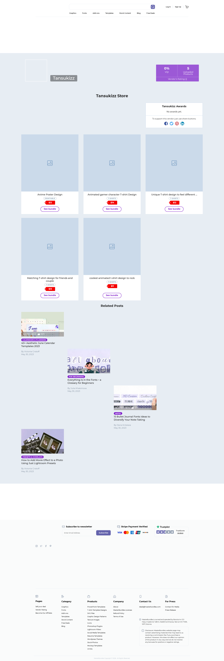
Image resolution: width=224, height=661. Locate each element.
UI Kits (89, 649)
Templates (109, 13)
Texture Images (93, 620)
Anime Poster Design (49, 194)
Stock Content (125, 13)
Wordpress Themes (95, 639)
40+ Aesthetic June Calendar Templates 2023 (38, 345)
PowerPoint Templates (96, 607)
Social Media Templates (96, 633)
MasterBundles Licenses (122, 610)
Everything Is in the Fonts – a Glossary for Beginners (84, 381)
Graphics (72, 13)
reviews (180, 533)
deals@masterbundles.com (150, 607)
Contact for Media (172, 607)
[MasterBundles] (44, 6)
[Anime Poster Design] (49, 163)
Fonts (84, 13)
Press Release (170, 610)
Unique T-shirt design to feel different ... (174, 194)
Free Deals (150, 13)
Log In (168, 7)
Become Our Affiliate (44, 613)
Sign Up (178, 7)
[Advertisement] (112, 35)
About (115, 607)
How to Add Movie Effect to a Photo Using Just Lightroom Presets (42, 462)
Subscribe (103, 533)
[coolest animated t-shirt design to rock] (112, 246)
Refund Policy (118, 613)
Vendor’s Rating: (177, 79)
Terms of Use (118, 616)
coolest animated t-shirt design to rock (112, 278)
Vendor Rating (41, 610)
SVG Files (90, 613)
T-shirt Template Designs (97, 610)
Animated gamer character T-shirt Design (112, 194)
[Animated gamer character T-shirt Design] (112, 163)
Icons (89, 623)
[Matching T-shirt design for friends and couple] (49, 246)
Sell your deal (41, 607)
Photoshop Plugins (94, 626)
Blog (139, 13)
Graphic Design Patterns (96, 616)
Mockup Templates (94, 646)
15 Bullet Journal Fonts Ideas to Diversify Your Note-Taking (132, 418)
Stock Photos (92, 642)
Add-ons (96, 13)
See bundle (50, 209)
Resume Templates (94, 636)
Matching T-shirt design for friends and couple (50, 279)
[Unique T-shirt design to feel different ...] (174, 163)
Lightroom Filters (94, 629)
